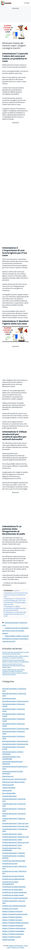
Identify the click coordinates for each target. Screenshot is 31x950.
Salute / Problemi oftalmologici (14, 928)
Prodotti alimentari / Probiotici (13, 853)
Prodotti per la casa (9, 863)
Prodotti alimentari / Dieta (12, 834)
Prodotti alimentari (9, 796)
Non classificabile (8, 793)
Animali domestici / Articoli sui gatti (15, 729)
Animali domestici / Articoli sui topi (15, 744)
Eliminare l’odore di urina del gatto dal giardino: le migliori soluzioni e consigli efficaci (15, 661)
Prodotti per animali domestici (13, 861)
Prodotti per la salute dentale (13, 879)
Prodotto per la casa (10, 909)
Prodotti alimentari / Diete (12, 840)
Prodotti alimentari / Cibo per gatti (15, 826)
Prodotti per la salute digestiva (14, 887)
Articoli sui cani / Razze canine (13, 782)
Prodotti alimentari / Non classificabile (11, 849)
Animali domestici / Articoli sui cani (15, 701)
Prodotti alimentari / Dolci (12, 845)
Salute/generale (8, 940)
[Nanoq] (6, 3)
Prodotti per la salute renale (13, 895)
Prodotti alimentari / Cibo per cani (15, 823)
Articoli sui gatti (8, 785)
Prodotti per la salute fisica (12, 889)
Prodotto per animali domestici (14, 906)
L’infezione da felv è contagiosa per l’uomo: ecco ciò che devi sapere (15, 630)
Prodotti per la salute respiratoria (15, 898)
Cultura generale (8, 788)
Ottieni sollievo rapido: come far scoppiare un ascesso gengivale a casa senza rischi (15, 638)
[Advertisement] (15, 15)
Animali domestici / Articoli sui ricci (15, 741)
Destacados (7, 790)
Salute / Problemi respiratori (13, 934)
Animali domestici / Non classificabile (11, 758)
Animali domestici (9, 698)
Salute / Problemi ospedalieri (13, 931)
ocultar (16, 591)
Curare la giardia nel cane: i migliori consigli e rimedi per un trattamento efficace (15, 657)
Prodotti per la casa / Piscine (13, 876)
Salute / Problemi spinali (11, 937)
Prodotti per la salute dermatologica (10, 883)
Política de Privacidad (15, 946)
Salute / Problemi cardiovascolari (15, 914)
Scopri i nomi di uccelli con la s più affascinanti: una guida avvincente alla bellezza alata (13, 665)
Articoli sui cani (7, 776)
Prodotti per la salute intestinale (14, 892)
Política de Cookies (17, 947)
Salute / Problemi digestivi (12, 917)
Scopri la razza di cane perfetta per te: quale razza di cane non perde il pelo (15, 653)
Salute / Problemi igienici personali (15, 923)
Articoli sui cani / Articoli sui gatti (14, 779)
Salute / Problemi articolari (12, 911)
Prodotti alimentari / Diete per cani (15, 842)
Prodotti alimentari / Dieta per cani (15, 837)
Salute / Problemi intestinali (12, 925)
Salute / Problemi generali (12, 920)
